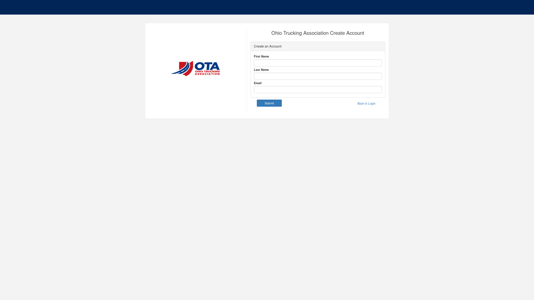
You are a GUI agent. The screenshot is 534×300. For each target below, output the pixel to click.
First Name (261, 56)
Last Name (261, 70)
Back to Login (366, 103)
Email (258, 83)
